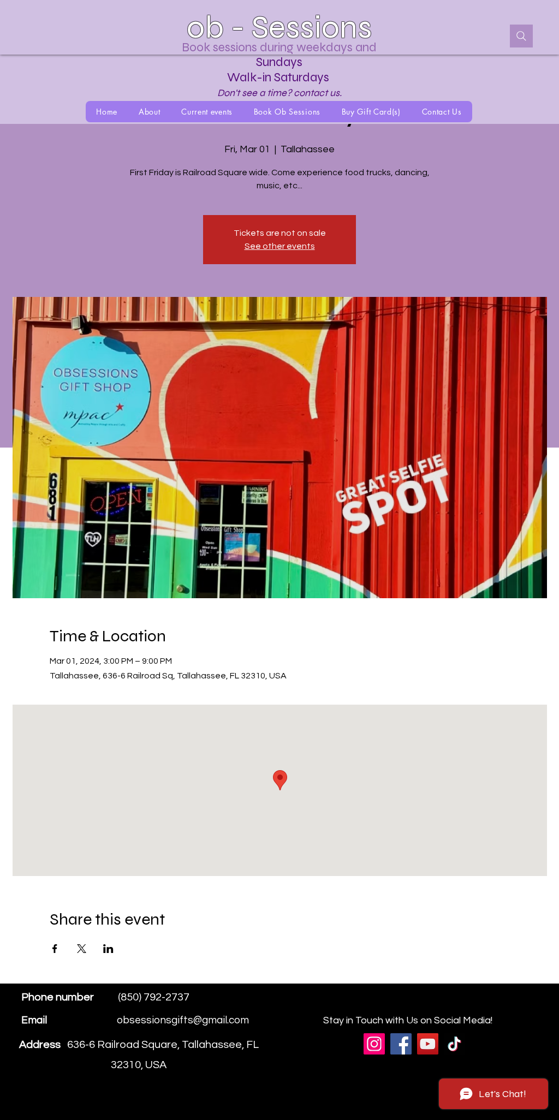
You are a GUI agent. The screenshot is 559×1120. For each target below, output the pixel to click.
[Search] (521, 36)
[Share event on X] (81, 948)
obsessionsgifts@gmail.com (183, 1020)
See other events (280, 246)
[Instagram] (508, 1005)
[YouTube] (427, 1044)
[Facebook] (491, 1005)
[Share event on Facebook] (55, 948)
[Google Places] (475, 1005)
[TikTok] (454, 1044)
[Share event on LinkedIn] (108, 948)
